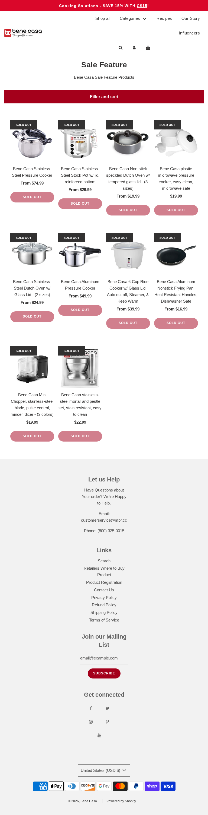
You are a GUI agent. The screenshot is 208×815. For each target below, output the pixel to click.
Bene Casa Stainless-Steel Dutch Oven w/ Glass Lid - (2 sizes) (32, 288)
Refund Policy (104, 604)
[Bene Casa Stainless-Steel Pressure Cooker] (32, 142)
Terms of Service (104, 620)
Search (104, 561)
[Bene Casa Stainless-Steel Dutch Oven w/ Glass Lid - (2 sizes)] (32, 255)
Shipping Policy (104, 612)
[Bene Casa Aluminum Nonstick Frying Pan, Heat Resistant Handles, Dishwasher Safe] (176, 255)
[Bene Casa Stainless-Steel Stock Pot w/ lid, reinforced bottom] (80, 142)
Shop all (102, 18)
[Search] (120, 47)
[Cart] (148, 47)
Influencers (189, 33)
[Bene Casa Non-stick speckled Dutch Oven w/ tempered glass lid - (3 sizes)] (128, 142)
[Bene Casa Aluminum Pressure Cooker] (80, 255)
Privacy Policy (104, 597)
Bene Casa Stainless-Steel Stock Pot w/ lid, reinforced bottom (80, 175)
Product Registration (104, 582)
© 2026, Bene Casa (82, 801)
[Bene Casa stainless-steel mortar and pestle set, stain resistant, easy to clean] (80, 368)
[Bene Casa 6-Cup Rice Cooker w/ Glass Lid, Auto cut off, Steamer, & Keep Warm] (128, 255)
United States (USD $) (101, 770)
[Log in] (134, 47)
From (32, 183)
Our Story (190, 18)
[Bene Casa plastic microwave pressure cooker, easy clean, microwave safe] (176, 142)
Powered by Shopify (121, 801)
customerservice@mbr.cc (104, 520)
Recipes (164, 18)
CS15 (142, 6)
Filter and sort (104, 96)
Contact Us (104, 590)
